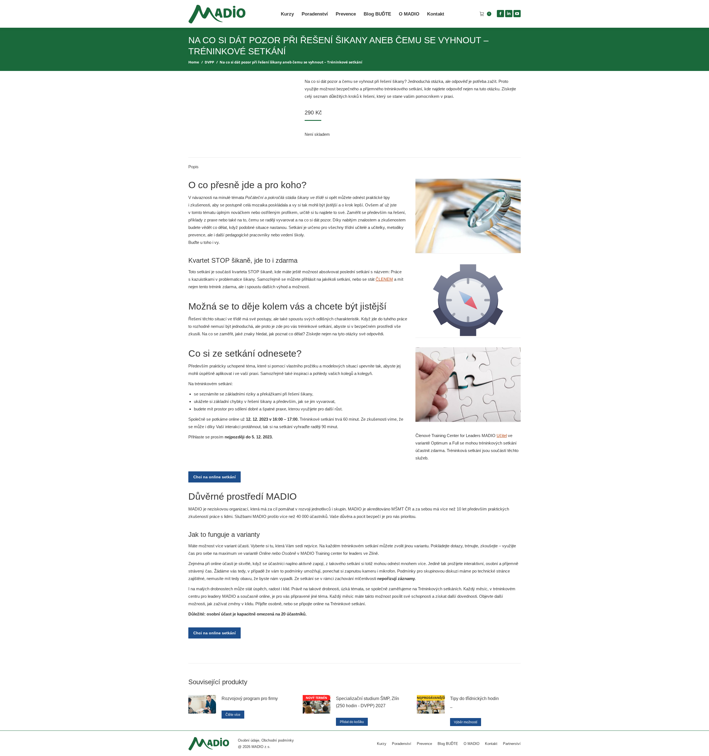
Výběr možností (465, 722)
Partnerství (512, 744)
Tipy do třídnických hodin (474, 698)
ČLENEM (384, 279)
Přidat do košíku (352, 722)
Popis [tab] (193, 166)
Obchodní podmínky (277, 740)
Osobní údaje (248, 740)
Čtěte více (232, 715)
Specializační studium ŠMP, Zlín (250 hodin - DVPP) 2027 (367, 702)
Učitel (502, 435)
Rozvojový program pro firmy (250, 698)
